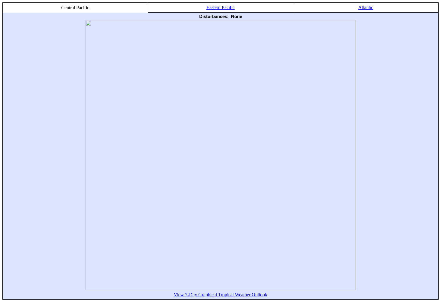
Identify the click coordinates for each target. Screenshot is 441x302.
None (236, 16)
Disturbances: (214, 16)
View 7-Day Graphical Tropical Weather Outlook (220, 294)
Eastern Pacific (220, 7)
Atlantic (365, 7)
